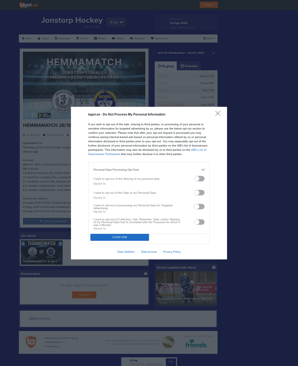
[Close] (219, 115)
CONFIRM (119, 237)
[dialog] (149, 183)
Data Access (149, 251)
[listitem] (149, 170)
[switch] (199, 178)
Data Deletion (126, 251)
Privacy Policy (172, 251)
